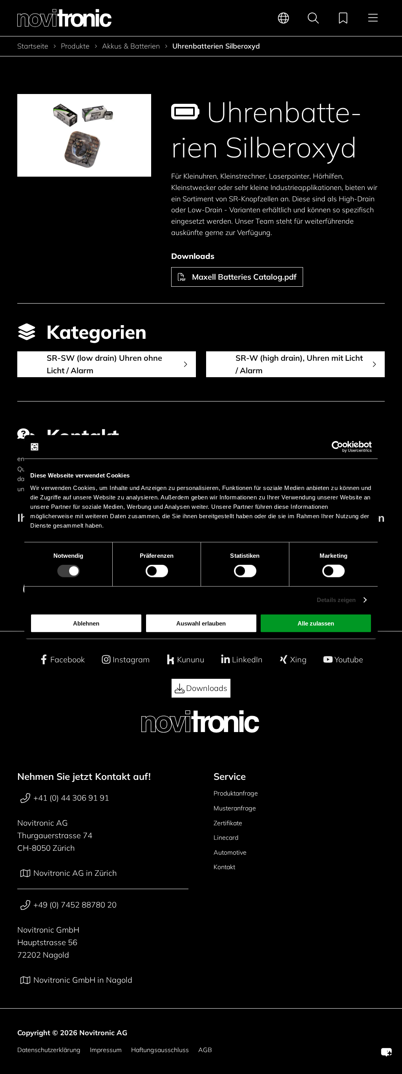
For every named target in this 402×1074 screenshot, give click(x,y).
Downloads (206, 688)
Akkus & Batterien (131, 46)
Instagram (131, 659)
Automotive (230, 852)
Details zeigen (336, 600)
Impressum (106, 1050)
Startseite (32, 46)
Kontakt (224, 867)
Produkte (75, 46)
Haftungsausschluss (160, 1050)
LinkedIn (247, 659)
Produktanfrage (236, 793)
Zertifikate (228, 823)
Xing (298, 659)
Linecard (226, 837)
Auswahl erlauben (201, 623)
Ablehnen (86, 623)
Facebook (67, 659)
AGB (205, 1050)
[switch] (157, 571)
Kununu (190, 659)
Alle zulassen (316, 623)
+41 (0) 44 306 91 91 (71, 798)
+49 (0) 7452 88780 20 (75, 904)
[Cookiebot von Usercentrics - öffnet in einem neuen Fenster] (337, 447)
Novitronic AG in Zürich (75, 873)
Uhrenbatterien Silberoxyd (216, 46)
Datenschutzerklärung (48, 1050)
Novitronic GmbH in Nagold (82, 980)
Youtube (348, 659)
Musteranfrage (235, 808)
